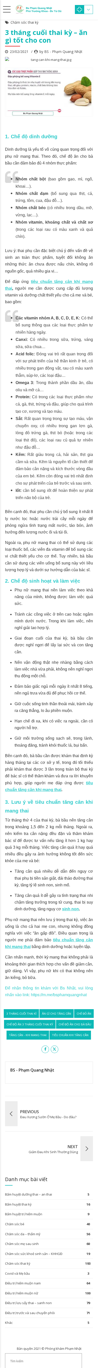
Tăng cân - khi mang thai (27, 1035)
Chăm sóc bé (14, 1224)
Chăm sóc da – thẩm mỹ (22, 1234)
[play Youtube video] (49, 92)
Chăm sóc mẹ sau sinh (22, 1243)
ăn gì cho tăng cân (56, 1013)
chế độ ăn (84, 1013)
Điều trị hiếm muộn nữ (21, 1293)
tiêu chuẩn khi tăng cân (70, 1035)
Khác (9, 1322)
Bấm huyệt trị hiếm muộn (23, 1214)
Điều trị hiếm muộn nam (23, 1283)
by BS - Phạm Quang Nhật (60, 51)
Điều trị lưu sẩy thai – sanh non (28, 1303)
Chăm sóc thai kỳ (24, 22)
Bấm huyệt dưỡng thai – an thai (28, 1194)
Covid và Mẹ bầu (17, 1273)
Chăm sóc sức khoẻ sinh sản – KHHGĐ (33, 1253)
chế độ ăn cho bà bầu (75, 1024)
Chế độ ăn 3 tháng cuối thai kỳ (30, 1024)
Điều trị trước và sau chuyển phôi (30, 1313)
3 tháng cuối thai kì (21, 1013)
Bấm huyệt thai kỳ (18, 1204)
